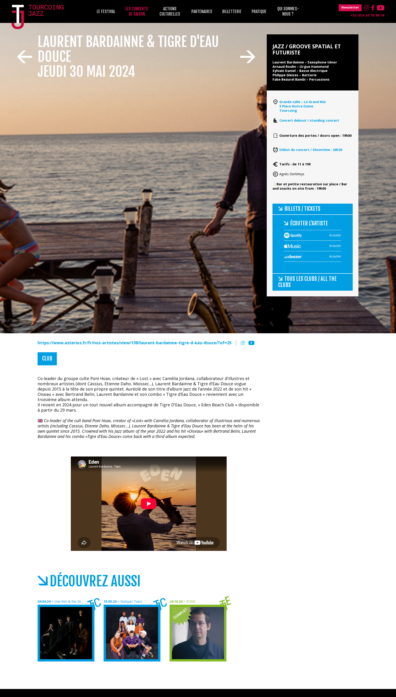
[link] (194, 387)
